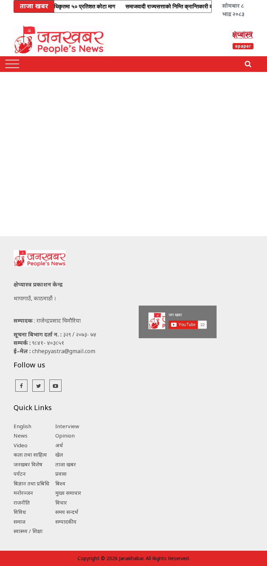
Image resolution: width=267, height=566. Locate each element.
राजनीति (22, 502)
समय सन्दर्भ (66, 511)
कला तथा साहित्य (30, 454)
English (22, 426)
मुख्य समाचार (68, 492)
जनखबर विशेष (28, 464)
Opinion (65, 435)
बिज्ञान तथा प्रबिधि (31, 483)
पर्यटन (20, 473)
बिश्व (60, 483)
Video (20, 445)
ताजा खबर (65, 464)
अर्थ (59, 445)
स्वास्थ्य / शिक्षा (28, 530)
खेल (59, 454)
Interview (67, 426)
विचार (61, 502)
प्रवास (60, 473)
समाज (19, 521)
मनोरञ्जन (23, 492)
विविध (20, 511)
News (20, 435)
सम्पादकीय (65, 521)
